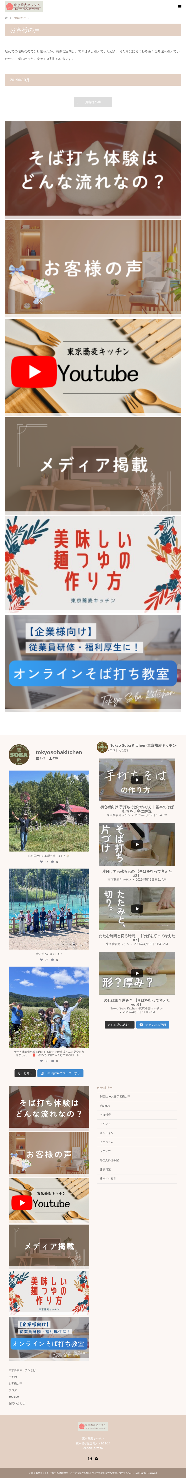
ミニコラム (106, 1142)
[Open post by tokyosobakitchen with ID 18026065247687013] (49, 1007)
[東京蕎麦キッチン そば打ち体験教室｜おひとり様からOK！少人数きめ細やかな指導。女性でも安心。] (24, 6)
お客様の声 (93, 102)
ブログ (13, 1390)
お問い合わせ (17, 1403)
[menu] (179, 7)
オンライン (106, 1133)
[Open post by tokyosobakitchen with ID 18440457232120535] (49, 811)
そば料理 (105, 1114)
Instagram (89, 1458)
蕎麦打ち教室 (108, 1178)
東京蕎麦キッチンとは (22, 1370)
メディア (105, 1151)
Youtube (105, 1105)
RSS (96, 1458)
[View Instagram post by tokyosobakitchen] (85, 846)
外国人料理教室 (109, 1160)
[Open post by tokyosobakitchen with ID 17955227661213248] (49, 909)
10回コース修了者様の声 (115, 1096)
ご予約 (13, 1377)
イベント (105, 1123)
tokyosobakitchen (49, 775)
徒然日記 (105, 1169)
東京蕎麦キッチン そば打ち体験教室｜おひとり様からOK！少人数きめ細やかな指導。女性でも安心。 (83, 1473)
